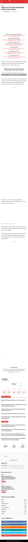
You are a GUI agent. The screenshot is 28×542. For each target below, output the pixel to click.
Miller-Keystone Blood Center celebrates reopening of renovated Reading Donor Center (8, 478)
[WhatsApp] (13, 354)
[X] (10, 354)
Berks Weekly (6, 11)
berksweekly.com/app (16, 371)
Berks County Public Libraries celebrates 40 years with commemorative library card (8, 488)
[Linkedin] (16, 354)
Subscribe (23, 443)
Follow (14, 443)
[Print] (22, 354)
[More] (25, 354)
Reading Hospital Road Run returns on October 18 (13, 413)
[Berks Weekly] (2, 11)
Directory (19, 421)
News (2, 5)
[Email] (19, 354)
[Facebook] (7, 354)
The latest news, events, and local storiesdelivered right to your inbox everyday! (14, 69)
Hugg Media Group (12, 540)
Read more (3, 481)
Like (5, 443)
